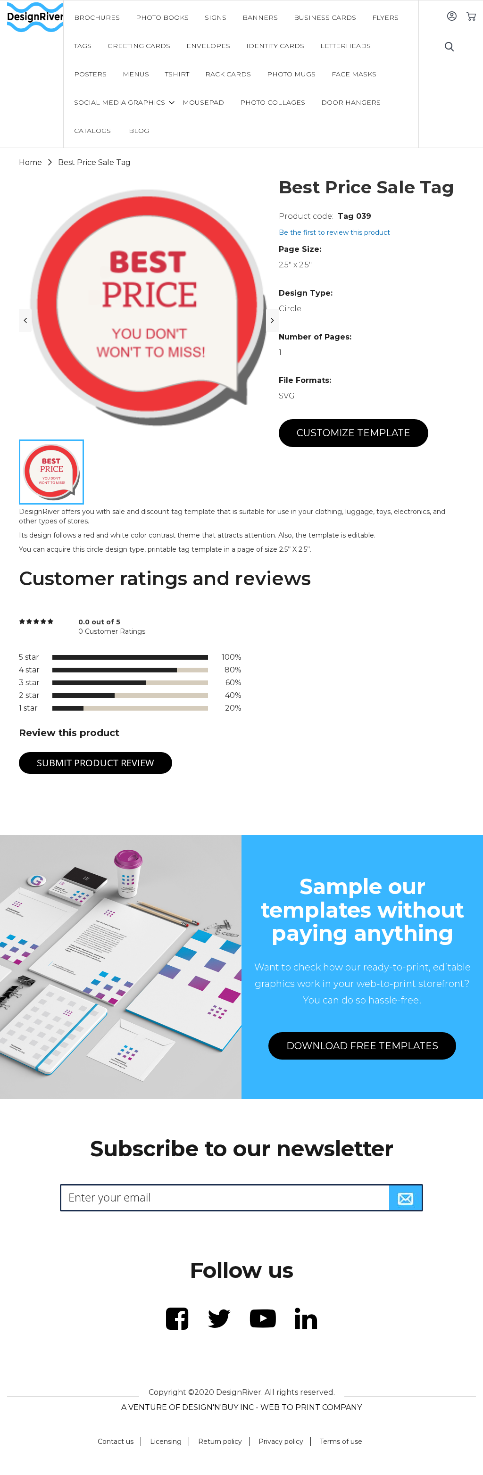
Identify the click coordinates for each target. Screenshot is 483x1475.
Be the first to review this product (334, 232)
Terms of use (341, 1441)
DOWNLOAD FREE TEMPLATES (362, 1046)
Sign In (452, 16)
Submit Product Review (95, 762)
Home (30, 162)
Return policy (220, 1441)
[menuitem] (97, 17)
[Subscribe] (405, 1197)
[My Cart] (471, 16)
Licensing (166, 1441)
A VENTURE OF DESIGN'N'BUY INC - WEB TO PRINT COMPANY (241, 1407)
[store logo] (35, 17)
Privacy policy (280, 1441)
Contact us (115, 1441)
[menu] (241, 74)
